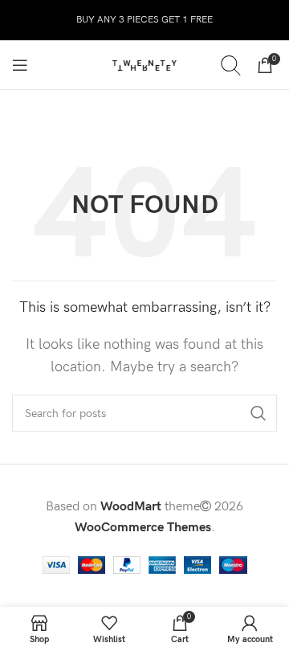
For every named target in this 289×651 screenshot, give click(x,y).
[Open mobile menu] (20, 65)
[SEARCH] (258, 413)
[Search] (231, 65)
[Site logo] (144, 64)
